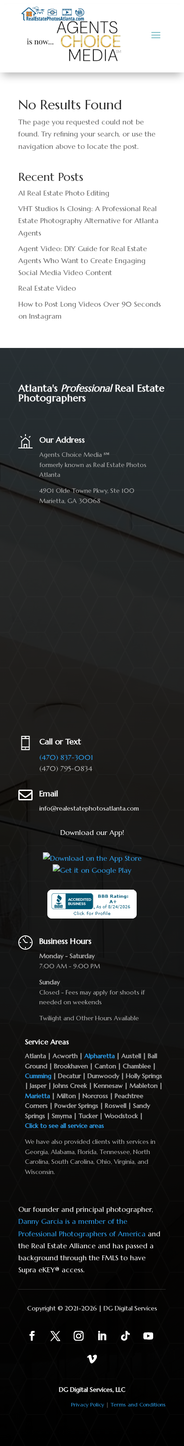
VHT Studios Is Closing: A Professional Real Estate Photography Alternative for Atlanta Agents (88, 220)
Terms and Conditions (138, 1404)
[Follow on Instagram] (78, 1336)
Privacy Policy (87, 1404)
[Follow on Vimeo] (92, 1359)
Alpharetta (99, 1056)
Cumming (38, 1076)
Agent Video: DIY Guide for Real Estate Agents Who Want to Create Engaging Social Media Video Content (82, 260)
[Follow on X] (55, 1336)
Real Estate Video (47, 288)
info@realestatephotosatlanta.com (89, 808)
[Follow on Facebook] (32, 1336)
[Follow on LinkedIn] (102, 1336)
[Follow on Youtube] (148, 1336)
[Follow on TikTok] (125, 1336)
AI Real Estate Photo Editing (63, 192)
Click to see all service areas (64, 1126)
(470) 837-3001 (66, 757)
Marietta (37, 1096)
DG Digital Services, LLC (92, 1390)
